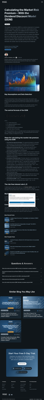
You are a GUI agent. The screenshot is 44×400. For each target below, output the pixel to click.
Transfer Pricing (23, 390)
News (3, 387)
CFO (30, 385)
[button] (42, 2)
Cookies (37, 399)
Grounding (4, 389)
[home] (20, 2)
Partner (3, 385)
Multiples (22, 387)
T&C (35, 399)
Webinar (12, 387)
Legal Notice (31, 399)
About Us (3, 384)
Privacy (40, 399)
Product (12, 384)
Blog (12, 385)
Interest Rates (22, 389)
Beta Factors (22, 385)
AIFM (30, 384)
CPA (30, 387)
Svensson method (28, 187)
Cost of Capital (23, 384)
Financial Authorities (33, 389)
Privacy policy (32, 194)
